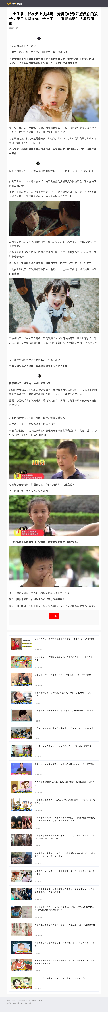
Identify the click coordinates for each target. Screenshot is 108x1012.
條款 (22, 1003)
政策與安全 (17, 1003)
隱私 (26, 1003)
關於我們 (10, 1003)
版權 (29, 1003)
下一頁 (54, 616)
